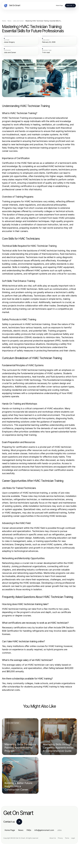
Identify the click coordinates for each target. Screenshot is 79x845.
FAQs (29, 830)
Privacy (60, 838)
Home (4, 21)
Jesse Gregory (9, 42)
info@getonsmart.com (44, 830)
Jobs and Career (18, 21)
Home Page (10, 830)
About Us (52, 838)
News (9, 21)
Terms (67, 838)
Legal (73, 838)
